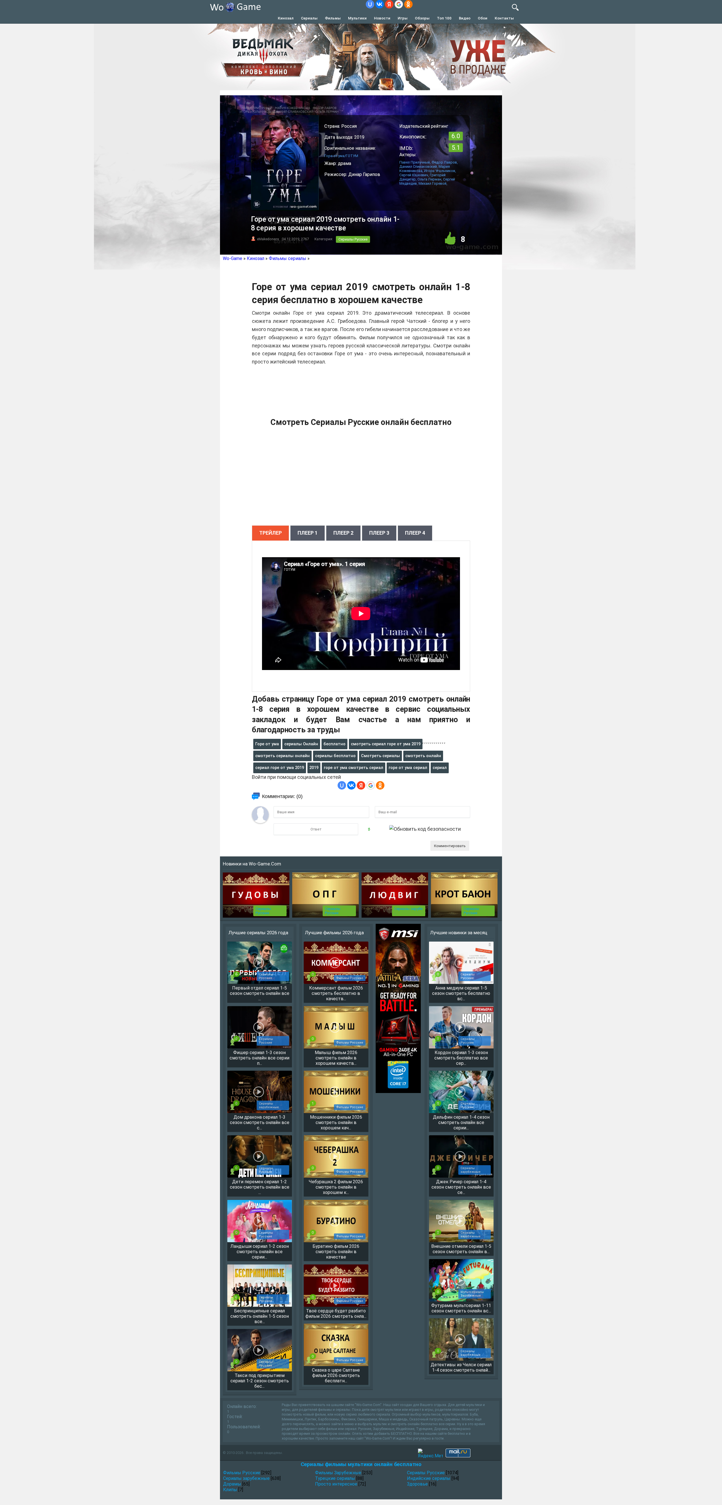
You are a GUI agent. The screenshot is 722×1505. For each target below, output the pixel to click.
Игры (403, 18)
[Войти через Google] (399, 4)
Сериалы (309, 18)
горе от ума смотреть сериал (353, 767)
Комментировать (450, 845)
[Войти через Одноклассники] (408, 4)
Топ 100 (444, 18)
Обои (482, 18)
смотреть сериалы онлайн (282, 755)
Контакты (504, 18)
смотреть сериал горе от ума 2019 (386, 743)
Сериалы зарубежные (246, 1478)
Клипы (230, 1489)
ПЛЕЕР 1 (308, 533)
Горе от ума (267, 743)
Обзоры (422, 18)
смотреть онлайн (423, 755)
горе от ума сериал (408, 767)
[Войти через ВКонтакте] (379, 4)
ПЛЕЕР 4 (415, 533)
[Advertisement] (361, 479)
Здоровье (417, 1484)
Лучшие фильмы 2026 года (334, 932)
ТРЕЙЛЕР (270, 533)
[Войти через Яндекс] (389, 4)
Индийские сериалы (428, 1478)
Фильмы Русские (241, 1472)
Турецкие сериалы (335, 1478)
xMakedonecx (268, 239)
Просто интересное (336, 1484)
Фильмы (333, 18)
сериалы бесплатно (335, 755)
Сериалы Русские (352, 239)
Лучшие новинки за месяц (458, 932)
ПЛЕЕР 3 (379, 533)
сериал (440, 767)
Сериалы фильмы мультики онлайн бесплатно (361, 1464)
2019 (313, 767)
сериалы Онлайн (301, 743)
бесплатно (334, 743)
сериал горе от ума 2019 (279, 767)
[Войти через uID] (370, 4)
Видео (464, 18)
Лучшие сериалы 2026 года (258, 932)
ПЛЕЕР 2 (343, 533)
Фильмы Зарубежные (338, 1472)
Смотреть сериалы (380, 755)
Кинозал (286, 18)
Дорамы (232, 1484)
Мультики (357, 18)
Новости (382, 18)
